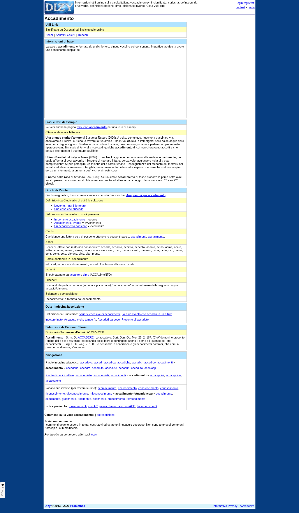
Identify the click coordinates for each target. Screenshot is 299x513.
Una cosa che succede (68, 209)
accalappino (173, 375)
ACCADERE (86, 337)
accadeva (86, 362)
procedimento (116, 398)
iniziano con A (78, 406)
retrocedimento (136, 398)
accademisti (101, 375)
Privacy (2, 492)
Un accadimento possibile (70, 226)
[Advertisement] (222, 81)
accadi (98, 362)
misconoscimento (101, 393)
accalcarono (53, 380)
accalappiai (157, 375)
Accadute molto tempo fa (80, 319)
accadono (72, 368)
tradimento (84, 398)
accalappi (150, 368)
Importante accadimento (69, 219)
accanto (75, 274)
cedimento (99, 398)
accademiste (84, 375)
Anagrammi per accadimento (145, 195)
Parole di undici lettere (60, 375)
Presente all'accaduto (135, 319)
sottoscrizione (105, 414)
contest (240, 7)
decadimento (164, 393)
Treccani (82, 35)
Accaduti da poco (109, 319)
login (94, 434)
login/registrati (246, 3)
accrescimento (107, 388)
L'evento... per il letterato (70, 205)
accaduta (98, 368)
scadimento (53, 398)
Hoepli (49, 35)
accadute (111, 368)
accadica (110, 362)
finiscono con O (147, 406)
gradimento (69, 398)
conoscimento (169, 388)
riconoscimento (55, 393)
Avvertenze (247, 506)
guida (251, 7)
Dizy (48, 506)
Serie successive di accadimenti (99, 314)
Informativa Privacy (225, 506)
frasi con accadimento (92, 127)
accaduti (124, 368)
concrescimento (148, 388)
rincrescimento (127, 388)
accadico (150, 362)
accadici (137, 362)
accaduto (137, 368)
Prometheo (77, 506)
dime (86, 274)
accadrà (85, 368)
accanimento (156, 236)
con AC (93, 406)
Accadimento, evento (67, 222)
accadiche (123, 362)
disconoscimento (77, 393)
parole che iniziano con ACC (117, 406)
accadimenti (138, 236)
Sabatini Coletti (65, 35)
